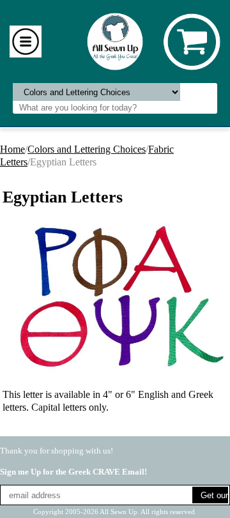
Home (12, 149)
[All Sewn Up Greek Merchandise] (115, 40)
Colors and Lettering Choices (86, 149)
